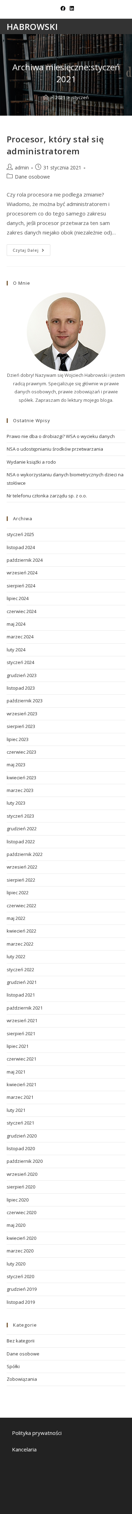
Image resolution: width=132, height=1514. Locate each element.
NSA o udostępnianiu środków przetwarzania (55, 449)
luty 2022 (16, 956)
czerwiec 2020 (21, 1212)
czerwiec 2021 (21, 1059)
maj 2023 (16, 764)
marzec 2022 (20, 944)
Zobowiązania (22, 1379)
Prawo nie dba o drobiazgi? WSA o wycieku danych (61, 436)
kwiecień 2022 (21, 931)
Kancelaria (24, 1449)
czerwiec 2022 (21, 905)
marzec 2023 (20, 790)
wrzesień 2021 (22, 1020)
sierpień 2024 (21, 585)
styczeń (80, 97)
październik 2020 (25, 1161)
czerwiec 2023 (21, 752)
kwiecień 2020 (21, 1238)
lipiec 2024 (18, 598)
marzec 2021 (20, 1097)
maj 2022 (16, 918)
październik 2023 (25, 700)
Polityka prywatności (37, 1432)
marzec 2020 (20, 1251)
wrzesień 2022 (22, 867)
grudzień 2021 (22, 982)
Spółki (13, 1366)
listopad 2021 (21, 995)
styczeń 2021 (20, 1123)
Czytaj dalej (31, 251)
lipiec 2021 (18, 1046)
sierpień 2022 (21, 880)
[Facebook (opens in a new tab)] (63, 8)
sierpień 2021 (21, 1033)
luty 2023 (16, 803)
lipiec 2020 (18, 1200)
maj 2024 (16, 624)
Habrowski (32, 26)
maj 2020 (16, 1225)
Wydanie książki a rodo (31, 462)
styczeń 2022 (20, 969)
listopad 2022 (21, 841)
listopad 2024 (21, 547)
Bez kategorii (20, 1341)
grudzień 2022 (22, 828)
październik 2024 (25, 560)
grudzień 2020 (22, 1136)
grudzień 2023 (22, 675)
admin (22, 167)
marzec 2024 (20, 636)
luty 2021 (16, 1110)
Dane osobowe (32, 176)
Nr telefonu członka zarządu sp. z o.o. (47, 495)
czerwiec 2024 (21, 611)
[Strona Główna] (46, 97)
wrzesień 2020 (22, 1174)
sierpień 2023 (21, 726)
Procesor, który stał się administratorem (55, 145)
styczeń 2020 (20, 1276)
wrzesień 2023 (22, 713)
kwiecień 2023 (21, 777)
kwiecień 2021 (21, 1084)
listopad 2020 (21, 1148)
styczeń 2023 (20, 816)
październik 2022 (25, 854)
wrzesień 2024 (22, 572)
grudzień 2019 (22, 1289)
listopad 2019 (21, 1302)
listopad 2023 (21, 688)
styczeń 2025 (20, 534)
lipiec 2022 (18, 892)
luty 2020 (16, 1264)
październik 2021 (25, 1008)
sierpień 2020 (21, 1187)
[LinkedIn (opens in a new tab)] (71, 8)
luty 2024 (16, 649)
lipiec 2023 (18, 739)
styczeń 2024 (20, 662)
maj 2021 (16, 1072)
